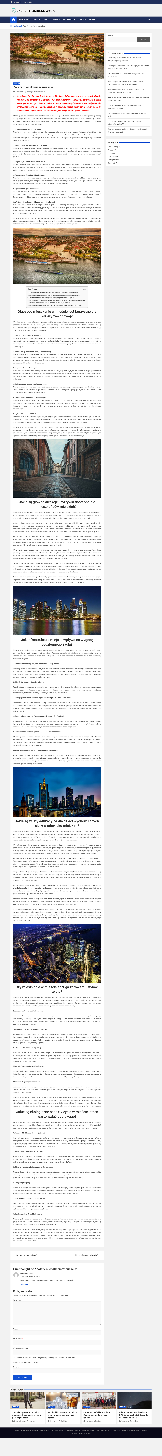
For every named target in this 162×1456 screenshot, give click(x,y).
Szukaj (110, 36)
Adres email (18, 1339)
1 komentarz (40, 92)
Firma (46, 19)
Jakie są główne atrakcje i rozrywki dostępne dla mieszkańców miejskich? (54, 295)
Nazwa (16, 1329)
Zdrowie (82, 19)
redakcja (30, 92)
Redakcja (93, 19)
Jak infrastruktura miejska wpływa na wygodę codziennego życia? (51, 298)
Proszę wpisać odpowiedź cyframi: (25, 1362)
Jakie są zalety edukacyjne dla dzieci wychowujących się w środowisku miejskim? (57, 300)
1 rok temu (53, 1421)
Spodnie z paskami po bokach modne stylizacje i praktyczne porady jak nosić (26, 1415)
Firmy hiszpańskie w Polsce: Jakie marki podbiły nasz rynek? (97, 1415)
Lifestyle (56, 19)
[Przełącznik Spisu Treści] (83, 289)
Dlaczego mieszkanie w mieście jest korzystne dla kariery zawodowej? (53, 292)
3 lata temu (19, 92)
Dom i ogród (24, 19)
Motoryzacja (69, 19)
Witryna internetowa (20, 1348)
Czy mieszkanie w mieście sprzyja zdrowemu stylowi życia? (50, 303)
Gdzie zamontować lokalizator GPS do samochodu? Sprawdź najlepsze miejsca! (133, 1415)
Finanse (37, 19)
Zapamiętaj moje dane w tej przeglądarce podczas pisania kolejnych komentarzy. (45, 1358)
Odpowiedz (24, 1285)
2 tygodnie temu (20, 1421)
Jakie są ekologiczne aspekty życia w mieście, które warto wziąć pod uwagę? (55, 305)
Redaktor (64, 1421)
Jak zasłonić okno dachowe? (26, 1255)
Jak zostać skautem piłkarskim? (86, 1255)
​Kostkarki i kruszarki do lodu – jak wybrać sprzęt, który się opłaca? (62, 1415)
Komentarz (17, 1300)
